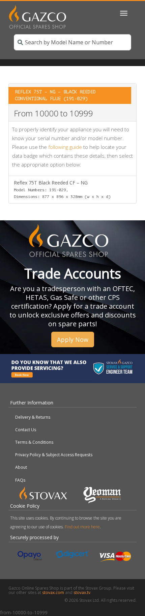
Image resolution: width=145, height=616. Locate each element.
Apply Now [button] (72, 339)
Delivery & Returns (32, 417)
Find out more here (82, 527)
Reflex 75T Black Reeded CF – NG (62, 189)
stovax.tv (82, 592)
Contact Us (25, 430)
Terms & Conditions (34, 442)
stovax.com (53, 592)
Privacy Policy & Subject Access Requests (53, 455)
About (21, 467)
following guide (65, 147)
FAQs (20, 480)
